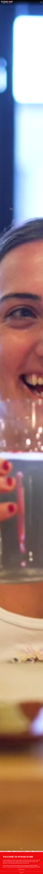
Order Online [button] (21, 869)
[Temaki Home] (7, 2)
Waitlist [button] (22, 872)
